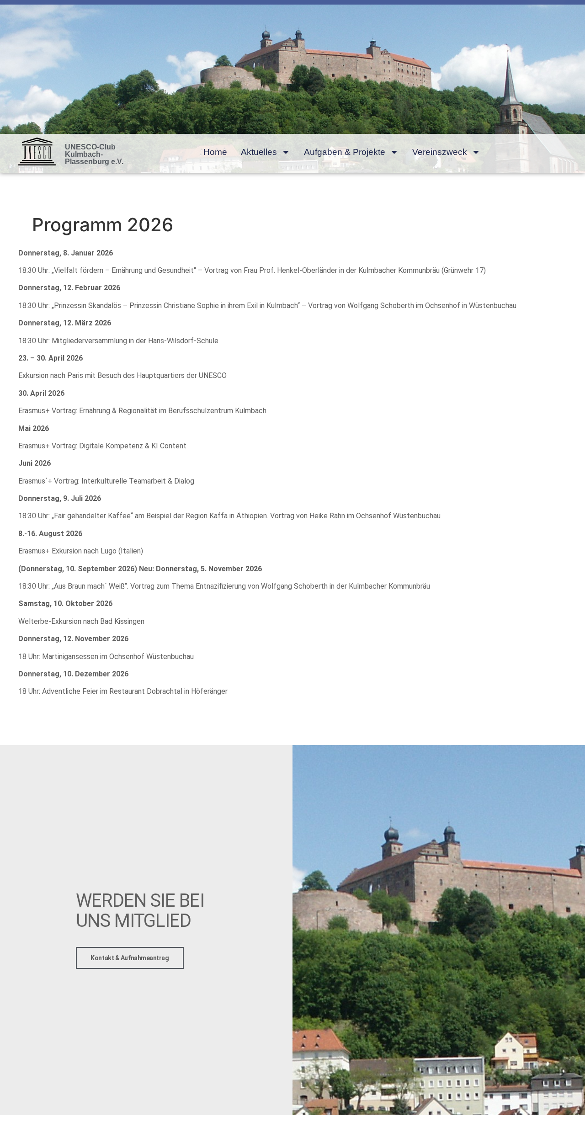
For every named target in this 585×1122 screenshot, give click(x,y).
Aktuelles (259, 152)
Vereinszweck (439, 152)
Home (215, 152)
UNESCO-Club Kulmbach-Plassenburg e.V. (94, 154)
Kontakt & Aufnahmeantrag (129, 958)
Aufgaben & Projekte (344, 152)
